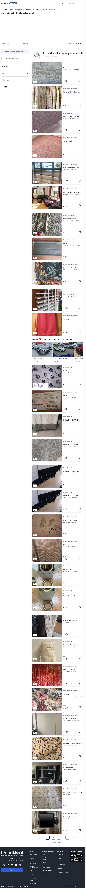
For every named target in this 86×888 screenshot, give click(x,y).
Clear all (25, 43)
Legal (2, 886)
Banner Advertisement (62, 869)
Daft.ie (32, 880)
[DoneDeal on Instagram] (20, 865)
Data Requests (46, 867)
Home (11, 9)
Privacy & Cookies (11, 886)
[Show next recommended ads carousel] (81, 339)
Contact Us (45, 865)
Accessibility (45, 873)
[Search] (4, 58)
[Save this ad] (80, 81)
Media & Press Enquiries (62, 857)
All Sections (18, 9)
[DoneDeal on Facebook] (4, 865)
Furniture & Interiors (41, 9)
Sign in (12, 870)
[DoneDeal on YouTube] (12, 865)
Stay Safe (44, 862)
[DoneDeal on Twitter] (8, 865)
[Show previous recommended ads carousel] (78, 339)
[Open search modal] (62, 3)
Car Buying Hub (33, 873)
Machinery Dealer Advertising (63, 873)
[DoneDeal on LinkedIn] (16, 865)
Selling (44, 859)
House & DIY (28, 9)
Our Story (60, 854)
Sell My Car (33, 863)
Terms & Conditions (23, 886)
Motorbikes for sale (33, 857)
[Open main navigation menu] (81, 3)
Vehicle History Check (34, 867)
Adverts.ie (33, 883)
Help (43, 854)
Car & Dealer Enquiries (61, 865)
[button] (15, 66)
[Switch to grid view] (70, 43)
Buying (44, 857)
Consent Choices (47, 870)
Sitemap (32, 870)
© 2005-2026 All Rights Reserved (74, 886)
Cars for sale (33, 854)
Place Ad (71, 3)
